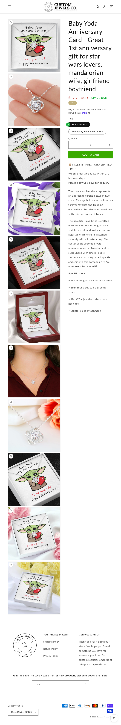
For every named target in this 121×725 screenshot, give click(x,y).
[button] (9, 6)
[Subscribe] (85, 684)
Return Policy (50, 648)
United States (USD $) (21, 712)
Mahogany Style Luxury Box (87, 131)
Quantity (72, 138)
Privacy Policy (50, 656)
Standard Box (79, 124)
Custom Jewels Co (104, 717)
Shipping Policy (51, 641)
